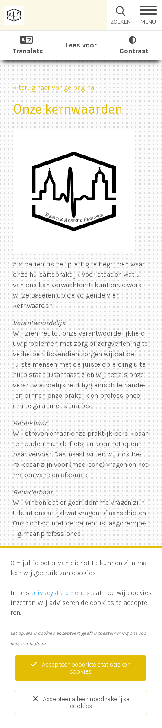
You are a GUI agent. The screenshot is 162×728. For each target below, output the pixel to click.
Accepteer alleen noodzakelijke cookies (86, 702)
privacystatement (58, 593)
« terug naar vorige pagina (53, 87)
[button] (148, 15)
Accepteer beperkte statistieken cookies (86, 667)
